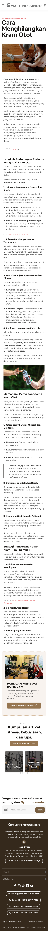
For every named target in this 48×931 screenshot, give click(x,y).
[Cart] (45, 5)
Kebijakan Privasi (36, 921)
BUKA (15, 149)
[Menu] (3, 5)
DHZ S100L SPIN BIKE (18, 234)
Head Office (24, 847)
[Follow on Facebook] (15, 885)
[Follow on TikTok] (23, 885)
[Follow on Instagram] (19, 885)
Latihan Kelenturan (17, 18)
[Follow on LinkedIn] (27, 885)
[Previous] (6, 762)
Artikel (5, 18)
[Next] (42, 762)
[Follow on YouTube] (31, 885)
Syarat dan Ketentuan (12, 921)
